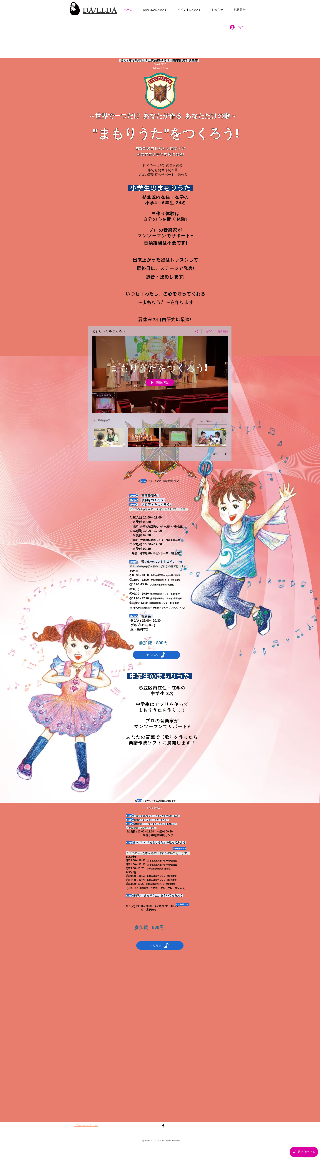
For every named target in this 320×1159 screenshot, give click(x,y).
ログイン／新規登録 (216, 331)
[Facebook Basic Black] (163, 1126)
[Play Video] (109, 437)
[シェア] (196, 331)
